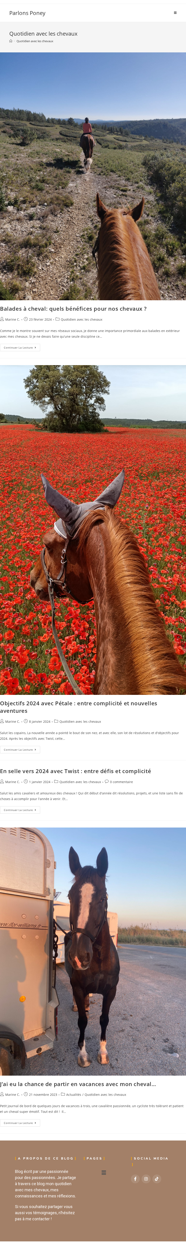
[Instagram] (146, 1179)
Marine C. (12, 319)
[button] (104, 1172)
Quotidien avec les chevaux (35, 41)
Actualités (73, 1094)
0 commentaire (121, 782)
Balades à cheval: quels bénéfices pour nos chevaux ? (73, 308)
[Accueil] (10, 41)
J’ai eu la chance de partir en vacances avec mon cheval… (78, 1084)
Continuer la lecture (22, 346)
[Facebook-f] (135, 1179)
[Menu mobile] (175, 13)
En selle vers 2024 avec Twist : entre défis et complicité (75, 771)
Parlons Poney (27, 13)
